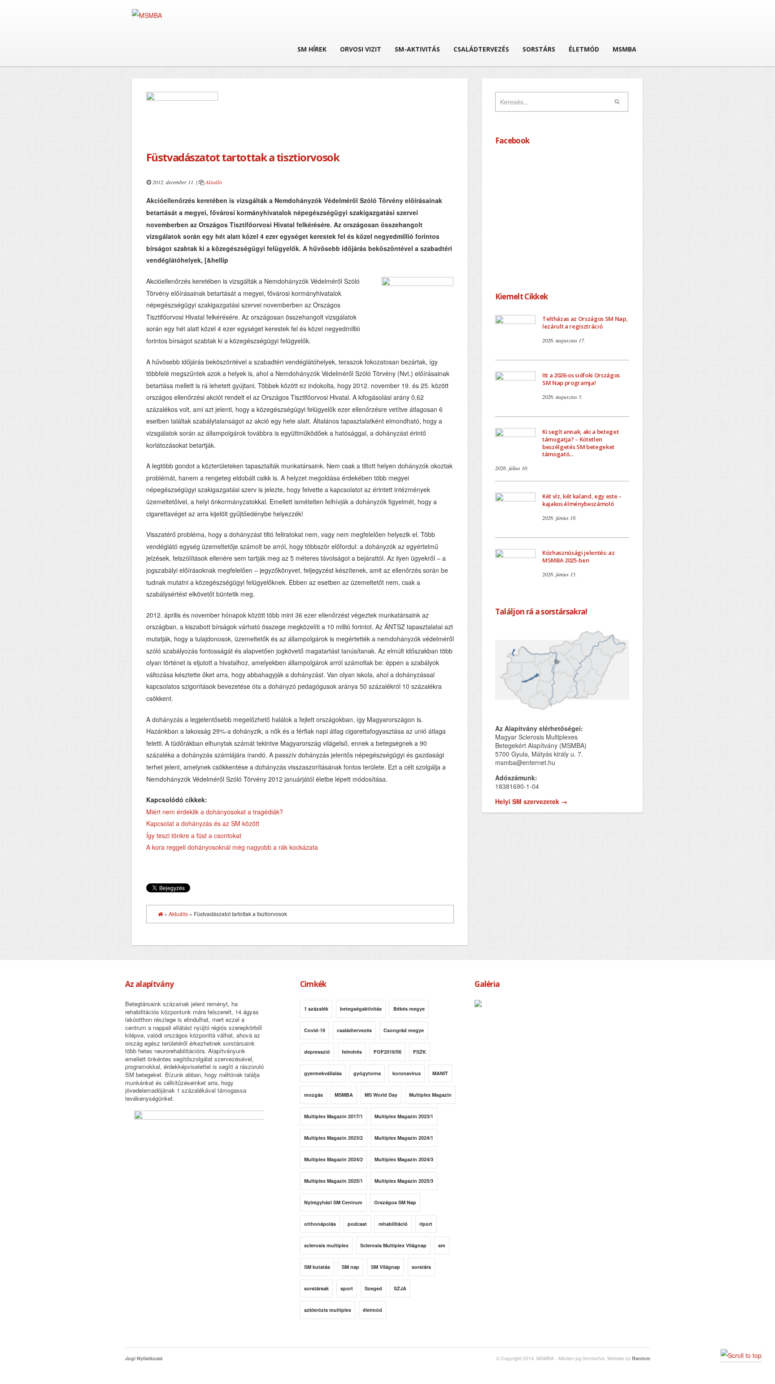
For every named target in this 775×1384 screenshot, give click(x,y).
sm (441, 1245)
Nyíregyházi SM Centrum (333, 1202)
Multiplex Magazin (430, 1094)
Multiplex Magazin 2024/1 (403, 1137)
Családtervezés (481, 49)
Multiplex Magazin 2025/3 (403, 1180)
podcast (357, 1223)
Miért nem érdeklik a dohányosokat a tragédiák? (214, 811)
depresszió (317, 1051)
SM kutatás (317, 1266)
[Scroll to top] (741, 1355)
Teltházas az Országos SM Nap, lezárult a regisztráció (585, 322)
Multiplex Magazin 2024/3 (403, 1159)
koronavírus (406, 1073)
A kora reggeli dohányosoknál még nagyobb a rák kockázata (232, 847)
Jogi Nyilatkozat (144, 1358)
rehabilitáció (393, 1223)
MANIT (440, 1073)
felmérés (352, 1051)
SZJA (400, 1288)
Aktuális (213, 182)
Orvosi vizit (360, 49)
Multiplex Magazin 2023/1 (403, 1116)
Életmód (584, 49)
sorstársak (316, 1288)
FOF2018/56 (387, 1051)
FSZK (419, 1051)
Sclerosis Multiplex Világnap (393, 1245)
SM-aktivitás (417, 49)
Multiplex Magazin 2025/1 (333, 1180)
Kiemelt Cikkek (521, 296)
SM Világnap (385, 1266)
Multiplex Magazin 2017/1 (333, 1116)
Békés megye (409, 1008)
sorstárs (421, 1266)
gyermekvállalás (323, 1073)
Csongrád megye (403, 1030)
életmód (372, 1309)
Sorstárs (538, 49)
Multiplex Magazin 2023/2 (333, 1137)
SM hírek (312, 49)
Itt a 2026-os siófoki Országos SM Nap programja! (581, 379)
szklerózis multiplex (327, 1309)
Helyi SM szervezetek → (531, 801)
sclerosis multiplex (326, 1245)
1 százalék (316, 1008)
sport (346, 1288)
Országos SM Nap (395, 1202)
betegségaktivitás (361, 1008)
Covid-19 (314, 1030)
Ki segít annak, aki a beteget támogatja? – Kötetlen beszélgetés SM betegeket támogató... (580, 443)
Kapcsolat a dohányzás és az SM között (202, 823)
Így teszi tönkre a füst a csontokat (193, 835)
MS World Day (381, 1094)
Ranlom (641, 1358)
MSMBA (624, 49)
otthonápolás (320, 1223)
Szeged (373, 1288)
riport (425, 1223)
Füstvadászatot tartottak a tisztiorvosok (242, 157)
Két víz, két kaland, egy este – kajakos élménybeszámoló (582, 500)
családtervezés (354, 1030)
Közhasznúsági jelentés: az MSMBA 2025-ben (578, 556)
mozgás (313, 1094)
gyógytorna (367, 1073)
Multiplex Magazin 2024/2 (333, 1159)
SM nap (350, 1266)
